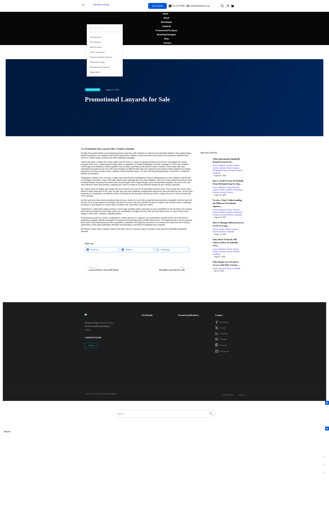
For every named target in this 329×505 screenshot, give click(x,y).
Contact (241, 395)
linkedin (224, 333)
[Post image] (205, 167)
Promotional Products (221, 170)
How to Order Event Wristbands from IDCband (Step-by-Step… (228, 182)
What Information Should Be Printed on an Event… (226, 160)
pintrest (223, 345)
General (222, 168)
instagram (224, 351)
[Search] (211, 414)
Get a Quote (157, 6)
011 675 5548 (178, 6)
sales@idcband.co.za (200, 6)
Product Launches (232, 168)
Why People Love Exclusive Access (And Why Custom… (226, 263)
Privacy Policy (228, 395)
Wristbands (147, 315)
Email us (91, 345)
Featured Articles (233, 187)
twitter (223, 328)
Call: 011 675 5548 (93, 337)
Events (229, 165)
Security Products (236, 170)
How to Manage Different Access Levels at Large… (228, 224)
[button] (102, 249)
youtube (223, 339)
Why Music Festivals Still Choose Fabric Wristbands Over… (225, 242)
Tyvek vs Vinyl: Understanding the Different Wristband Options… (227, 203)
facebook (224, 322)
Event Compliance (219, 165)
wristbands (216, 173)
